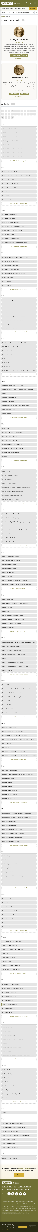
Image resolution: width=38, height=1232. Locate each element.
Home (3, 16)
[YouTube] (24, 1193)
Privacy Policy (6, 1189)
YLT (15, 8)
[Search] (26, 3)
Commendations (17, 1189)
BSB (3, 8)
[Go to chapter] (36, 12)
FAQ (10, 1186)
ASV (19, 8)
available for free (24, 1168)
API (15, 1186)
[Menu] (35, 3)
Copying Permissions (24, 1186)
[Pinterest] (20, 1193)
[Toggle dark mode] (30, 3)
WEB (11, 8)
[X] (12, 1193)
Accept (23, 1227)
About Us (5, 1186)
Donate (32, 8)
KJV (7, 8)
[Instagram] (16, 1193)
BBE (23, 8)
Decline (32, 1227)
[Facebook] (9, 1193)
